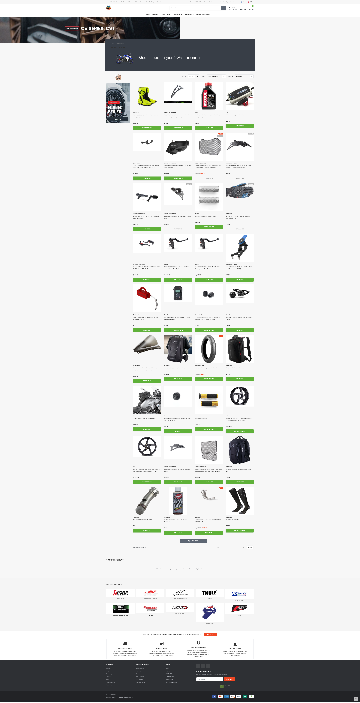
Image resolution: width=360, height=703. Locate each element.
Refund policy (110, 685)
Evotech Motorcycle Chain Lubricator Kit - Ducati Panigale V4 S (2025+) (145, 318)
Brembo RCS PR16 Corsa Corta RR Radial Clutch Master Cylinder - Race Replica (177, 267)
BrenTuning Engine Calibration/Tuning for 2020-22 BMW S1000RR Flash (177, 318)
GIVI (134, 416)
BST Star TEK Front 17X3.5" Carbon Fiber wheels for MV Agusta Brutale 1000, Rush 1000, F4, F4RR (146, 470)
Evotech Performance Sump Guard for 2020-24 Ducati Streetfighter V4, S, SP (177, 166)
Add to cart (209, 128)
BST (227, 416)
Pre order (147, 178)
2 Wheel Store (120, 43)
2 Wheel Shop (165, 14)
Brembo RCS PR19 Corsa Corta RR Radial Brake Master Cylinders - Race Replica (207, 267)
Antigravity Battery (150, 599)
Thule (210, 599)
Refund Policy (140, 676)
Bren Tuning (167, 314)
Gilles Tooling (136, 163)
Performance (189, 14)
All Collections (140, 668)
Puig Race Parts (180, 613)
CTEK (227, 112)
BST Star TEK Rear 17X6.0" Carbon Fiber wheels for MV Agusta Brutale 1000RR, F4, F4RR (239, 419)
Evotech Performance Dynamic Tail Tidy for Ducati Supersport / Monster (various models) (238, 166)
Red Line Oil (167, 517)
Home (148, 14)
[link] (118, 78)
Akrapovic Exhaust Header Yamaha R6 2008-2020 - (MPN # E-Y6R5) (208, 520)
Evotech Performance (170, 112)
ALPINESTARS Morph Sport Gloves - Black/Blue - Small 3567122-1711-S (238, 217)
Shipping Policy (140, 679)
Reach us (138, 671)
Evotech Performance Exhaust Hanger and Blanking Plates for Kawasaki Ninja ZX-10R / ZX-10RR (177, 116)
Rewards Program (234, 1)
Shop (107, 671)
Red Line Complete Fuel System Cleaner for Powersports (175, 520)
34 (243, 547)
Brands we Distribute (203, 14)
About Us (108, 676)
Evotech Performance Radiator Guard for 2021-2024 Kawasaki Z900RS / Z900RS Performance (208, 166)
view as (184, 76)
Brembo (166, 264)
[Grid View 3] (193, 76)
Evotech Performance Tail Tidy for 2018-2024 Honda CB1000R (177, 217)
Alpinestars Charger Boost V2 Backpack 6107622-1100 (238, 470)
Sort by (230, 76)
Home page (109, 674)
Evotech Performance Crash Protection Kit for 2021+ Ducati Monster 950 (146, 217)
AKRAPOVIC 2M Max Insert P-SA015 (142, 519)
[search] (223, 8)
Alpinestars (136, 112)
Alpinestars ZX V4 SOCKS (232, 519)
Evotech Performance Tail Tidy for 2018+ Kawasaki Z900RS (177, 470)
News (137, 674)
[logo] (108, 8)
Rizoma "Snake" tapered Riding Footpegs (205, 216)
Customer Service (208, 1)
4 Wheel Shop (177, 14)
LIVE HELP (210, 634)
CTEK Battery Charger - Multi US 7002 (235, 115)
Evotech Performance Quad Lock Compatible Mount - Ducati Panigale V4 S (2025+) (239, 267)
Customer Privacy (140, 682)
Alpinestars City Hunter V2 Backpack (235, 368)
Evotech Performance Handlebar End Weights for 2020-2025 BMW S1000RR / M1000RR (207, 318)
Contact (222, 1)
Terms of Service (110, 682)
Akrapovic (136, 517)
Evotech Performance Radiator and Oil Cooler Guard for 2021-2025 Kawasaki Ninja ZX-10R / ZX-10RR (208, 470)
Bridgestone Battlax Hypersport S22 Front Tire (206, 368)
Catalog (155, 14)
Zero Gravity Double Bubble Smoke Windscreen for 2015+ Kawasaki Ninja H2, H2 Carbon (146, 369)
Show (204, 76)
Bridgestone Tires (199, 365)
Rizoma (197, 213)
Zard (239, 616)
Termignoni (209, 624)
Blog (227, 1)
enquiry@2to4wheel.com (112, 1)
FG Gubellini (239, 601)
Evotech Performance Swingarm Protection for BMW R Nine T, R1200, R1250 (178, 419)
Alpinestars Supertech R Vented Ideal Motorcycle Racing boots (145, 116)
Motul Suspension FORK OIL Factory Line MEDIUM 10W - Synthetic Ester (208, 116)
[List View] (189, 76)
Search (108, 668)
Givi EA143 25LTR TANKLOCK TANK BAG (144, 418)
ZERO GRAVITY (137, 365)
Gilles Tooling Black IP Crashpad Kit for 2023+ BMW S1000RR (239, 318)
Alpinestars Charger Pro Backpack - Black (174, 368)
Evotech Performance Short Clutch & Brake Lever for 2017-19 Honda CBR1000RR (146, 267)
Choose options (147, 128)
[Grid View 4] (197, 76)
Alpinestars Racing (180, 599)
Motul (196, 112)
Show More (194, 541)
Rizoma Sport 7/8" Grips (201, 418)
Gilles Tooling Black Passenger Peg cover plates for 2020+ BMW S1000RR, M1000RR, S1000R (146, 166)
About (216, 1)
